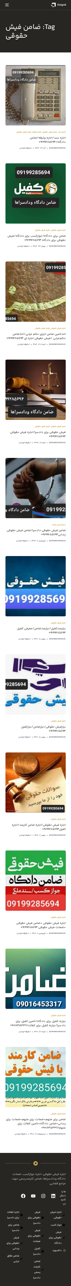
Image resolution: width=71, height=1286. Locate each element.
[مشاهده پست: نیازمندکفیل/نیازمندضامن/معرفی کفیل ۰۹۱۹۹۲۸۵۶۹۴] (35, 586)
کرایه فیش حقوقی (23, 132)
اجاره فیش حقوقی (49, 132)
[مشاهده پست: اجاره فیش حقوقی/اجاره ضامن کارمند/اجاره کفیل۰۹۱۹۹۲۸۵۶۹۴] (35, 782)
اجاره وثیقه (36, 132)
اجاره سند (62, 132)
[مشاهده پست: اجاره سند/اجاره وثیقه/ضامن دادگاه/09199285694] (35, 95)
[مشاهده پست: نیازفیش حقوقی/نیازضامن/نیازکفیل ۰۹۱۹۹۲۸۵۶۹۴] (35, 684)
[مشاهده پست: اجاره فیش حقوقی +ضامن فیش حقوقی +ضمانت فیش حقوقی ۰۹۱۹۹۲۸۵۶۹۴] (35, 880)
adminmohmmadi (57, 148)
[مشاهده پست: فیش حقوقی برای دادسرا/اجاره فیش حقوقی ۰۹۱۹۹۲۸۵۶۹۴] (35, 390)
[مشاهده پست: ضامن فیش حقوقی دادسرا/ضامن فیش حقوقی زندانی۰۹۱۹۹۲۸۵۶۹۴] (35, 488)
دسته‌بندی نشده (59, 525)
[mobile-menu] (7, 5)
